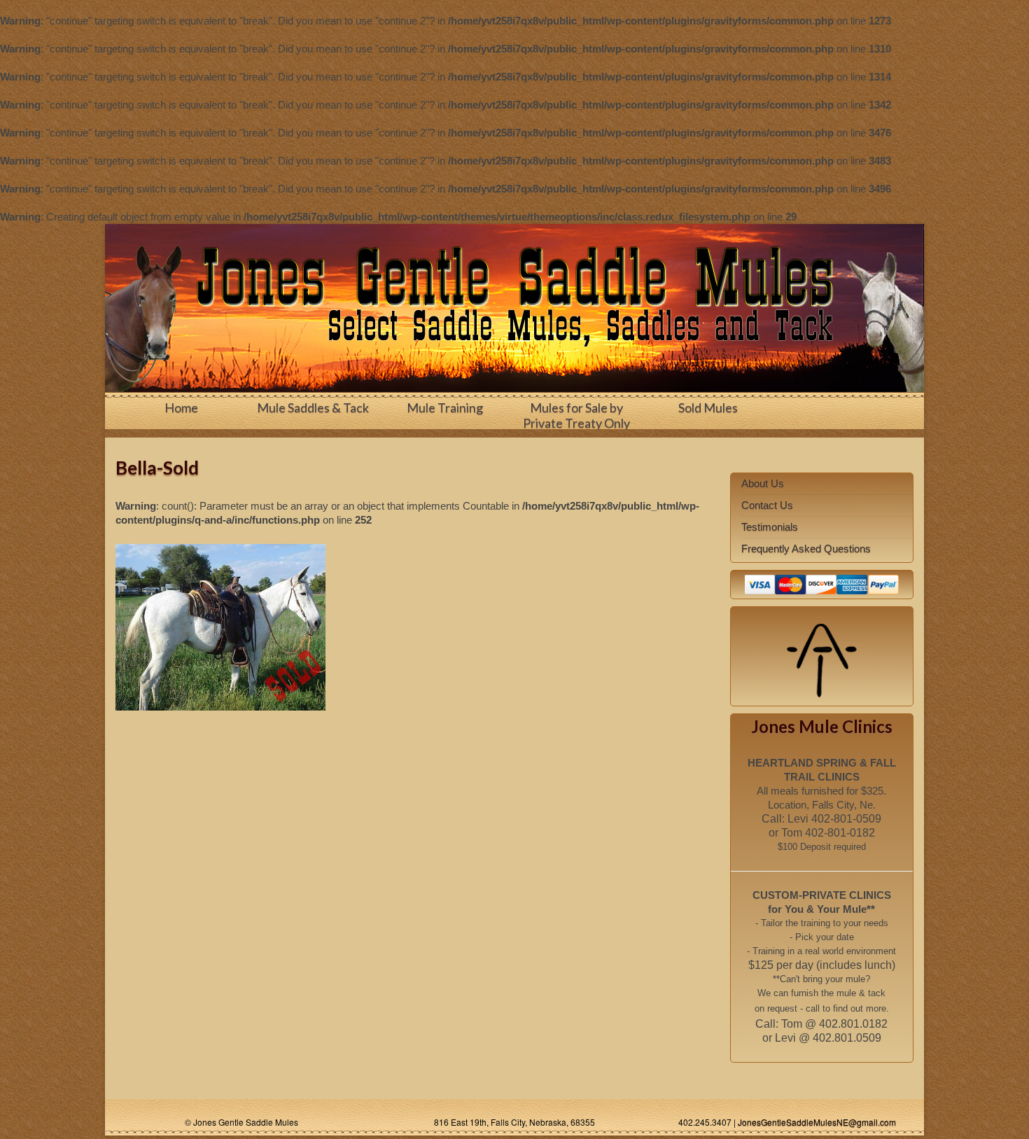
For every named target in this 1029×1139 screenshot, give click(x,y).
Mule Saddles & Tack (313, 407)
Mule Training (445, 407)
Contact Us (767, 505)
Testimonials (769, 527)
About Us (762, 483)
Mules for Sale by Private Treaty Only (576, 415)
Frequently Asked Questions (806, 548)
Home (181, 407)
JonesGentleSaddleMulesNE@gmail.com (817, 1122)
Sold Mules (708, 407)
